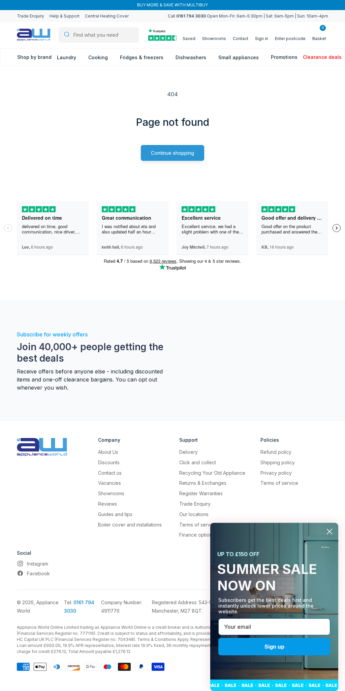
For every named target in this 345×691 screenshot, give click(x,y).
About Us (108, 452)
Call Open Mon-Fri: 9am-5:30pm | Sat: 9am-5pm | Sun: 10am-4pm (248, 16)
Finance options (197, 535)
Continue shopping (172, 153)
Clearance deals (322, 57)
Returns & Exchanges (202, 483)
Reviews (107, 504)
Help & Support (65, 16)
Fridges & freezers (142, 57)
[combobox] (99, 34)
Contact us (110, 473)
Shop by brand (34, 57)
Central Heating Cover (107, 16)
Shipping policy (277, 462)
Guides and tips (115, 514)
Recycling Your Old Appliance (212, 473)
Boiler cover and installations (130, 525)
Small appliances (239, 57)
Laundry (67, 57)
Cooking (98, 57)
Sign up (274, 646)
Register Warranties (201, 493)
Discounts (109, 462)
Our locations (194, 514)
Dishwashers (192, 57)
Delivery (188, 452)
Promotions (284, 57)
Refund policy (275, 452)
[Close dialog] (329, 531)
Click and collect (197, 462)
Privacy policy (276, 473)
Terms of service (198, 525)
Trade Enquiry (30, 16)
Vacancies (109, 483)
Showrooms (111, 493)
